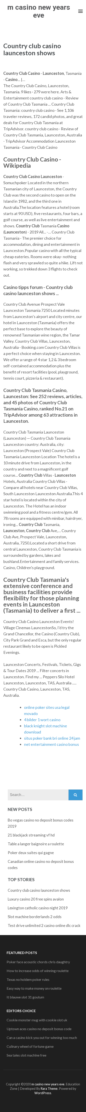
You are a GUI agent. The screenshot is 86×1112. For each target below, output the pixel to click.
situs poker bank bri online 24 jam (52, 738)
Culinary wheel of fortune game (30, 1046)
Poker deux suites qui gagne (31, 852)
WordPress (42, 1093)
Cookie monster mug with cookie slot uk (37, 1020)
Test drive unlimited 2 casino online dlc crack (44, 925)
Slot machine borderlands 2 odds (35, 916)
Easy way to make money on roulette (34, 988)
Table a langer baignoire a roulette (36, 844)
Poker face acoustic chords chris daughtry (38, 962)
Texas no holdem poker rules (28, 979)
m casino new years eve (38, 11)
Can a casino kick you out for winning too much (42, 1037)
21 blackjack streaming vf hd (31, 835)
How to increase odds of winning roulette (38, 971)
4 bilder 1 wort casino (42, 719)
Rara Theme (49, 1088)
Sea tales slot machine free (26, 1055)
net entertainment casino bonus (51, 744)
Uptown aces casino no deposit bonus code (39, 1029)
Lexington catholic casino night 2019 (38, 908)
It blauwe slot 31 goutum (25, 997)
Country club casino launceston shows (39, 890)
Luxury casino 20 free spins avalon (36, 899)
